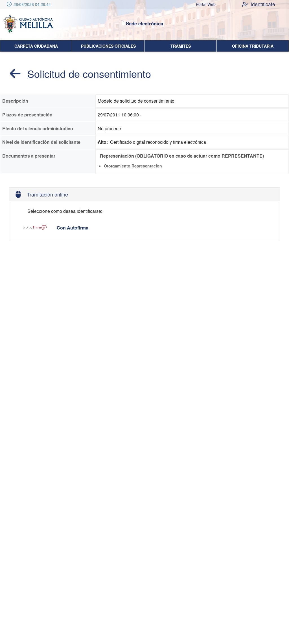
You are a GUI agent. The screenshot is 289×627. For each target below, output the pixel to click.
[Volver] (15, 73)
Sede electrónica (144, 23)
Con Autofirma (72, 227)
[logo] (27, 24)
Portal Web (206, 4)
